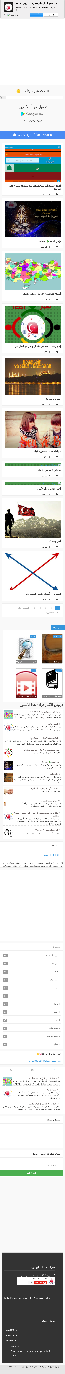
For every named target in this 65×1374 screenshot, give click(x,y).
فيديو (56, 995)
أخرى (56, 1020)
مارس (13, 1346)
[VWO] (7, 15)
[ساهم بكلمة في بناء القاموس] (52, 679)
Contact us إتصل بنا (12, 1298)
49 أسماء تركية (54, 724)
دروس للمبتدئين (51, 955)
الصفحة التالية (23, 608)
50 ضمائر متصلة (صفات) (50, 801)
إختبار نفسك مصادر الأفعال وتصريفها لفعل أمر (38, 346)
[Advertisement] (32, 52)
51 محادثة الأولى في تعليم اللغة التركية (44, 788)
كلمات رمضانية (53, 398)
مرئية (56, 1003)
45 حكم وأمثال (54, 774)
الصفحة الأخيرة (52, 612)
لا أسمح (50, 14)
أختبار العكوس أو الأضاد (49, 488)
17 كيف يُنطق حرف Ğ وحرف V (47, 830)
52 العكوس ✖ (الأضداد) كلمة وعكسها (45, 738)
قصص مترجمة (52, 1036)
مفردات (55, 963)
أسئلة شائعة (53, 1028)
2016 (12, 1335)
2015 (12, 1330)
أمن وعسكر (55, 541)
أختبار (56, 1011)
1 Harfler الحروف (52, 855)
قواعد (56, 987)
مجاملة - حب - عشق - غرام (47, 451)
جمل (56, 971)
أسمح (36, 14)
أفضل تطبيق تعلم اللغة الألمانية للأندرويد (45, 1060)
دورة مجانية (53, 979)
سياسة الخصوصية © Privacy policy (35, 1298)
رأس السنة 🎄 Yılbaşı (49, 241)
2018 (11, 1340)
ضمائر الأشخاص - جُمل (49, 470)
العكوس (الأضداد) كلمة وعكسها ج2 (43, 594)
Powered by (14, 15)
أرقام (56, 1044)
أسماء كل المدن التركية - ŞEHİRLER (42, 293)
